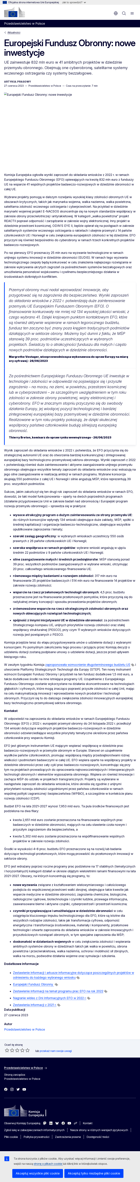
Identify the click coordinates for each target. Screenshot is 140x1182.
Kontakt (87, 1123)
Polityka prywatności (36, 1137)
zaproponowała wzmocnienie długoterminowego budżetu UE (87, 664)
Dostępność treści (98, 1137)
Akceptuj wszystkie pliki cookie (38, 1173)
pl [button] (116, 13)
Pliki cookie (11, 1137)
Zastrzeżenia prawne (68, 1137)
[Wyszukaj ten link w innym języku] (132, 665)
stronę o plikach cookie (48, 1163)
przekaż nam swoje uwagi (56, 1051)
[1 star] (7, 1050)
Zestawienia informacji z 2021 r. (34, 1005)
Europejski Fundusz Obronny (33, 984)
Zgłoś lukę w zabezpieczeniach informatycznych (34, 1130)
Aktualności (14, 32)
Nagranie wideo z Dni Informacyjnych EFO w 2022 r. (49, 998)
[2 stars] (9, 1050)
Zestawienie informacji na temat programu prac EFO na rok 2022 (58, 991)
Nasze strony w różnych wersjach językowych (99, 1130)
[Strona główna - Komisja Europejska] (14, 12)
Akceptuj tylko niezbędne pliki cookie (94, 1173)
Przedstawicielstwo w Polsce (24, 1029)
